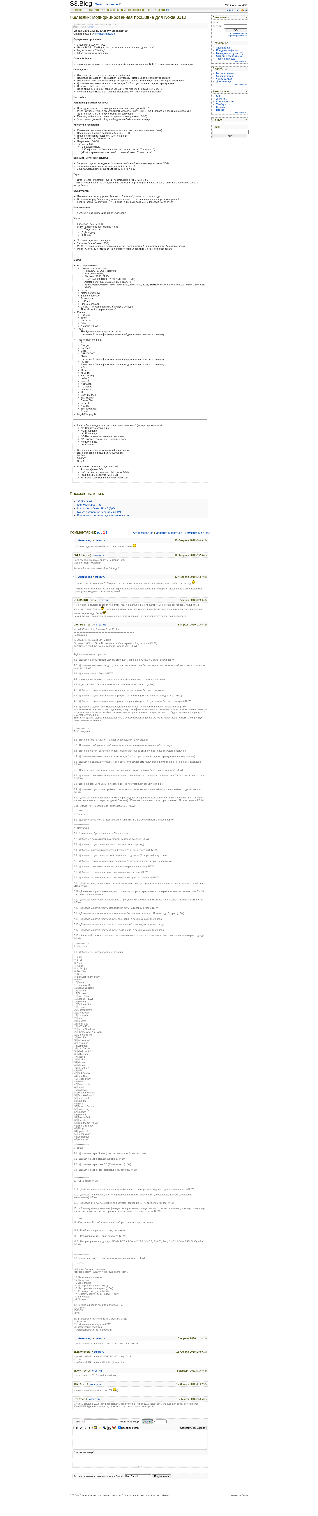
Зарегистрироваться (169, 532)
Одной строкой (224, 76)
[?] (167, 10)
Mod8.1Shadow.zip (105, 33)
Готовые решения (226, 73)
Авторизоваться (143, 532)
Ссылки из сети (225, 101)
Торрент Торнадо (225, 58)
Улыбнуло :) (222, 104)
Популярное (220, 43)
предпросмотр (130, 1427)
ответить (100, 540)
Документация (224, 81)
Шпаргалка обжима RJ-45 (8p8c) (96, 508)
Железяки (91, 27)
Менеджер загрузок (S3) (229, 53)
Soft (218, 96)
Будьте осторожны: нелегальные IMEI (100, 511)
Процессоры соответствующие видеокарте (103, 515)
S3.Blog (81, 3)
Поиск (216, 126)
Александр (85, 540)
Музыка (220, 107)
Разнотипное (221, 91)
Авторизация (221, 17)
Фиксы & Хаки (224, 78)
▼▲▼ (140, 1466)
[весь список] (241, 61)
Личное (217, 119)
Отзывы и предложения (229, 56)
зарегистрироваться (237, 36)
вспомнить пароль (238, 33)
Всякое (220, 109)
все (99, 532)
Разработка (220, 68)
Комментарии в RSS (198, 532)
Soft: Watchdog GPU (89, 504)
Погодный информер (227, 50)
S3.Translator (223, 47)
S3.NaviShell (84, 501)
